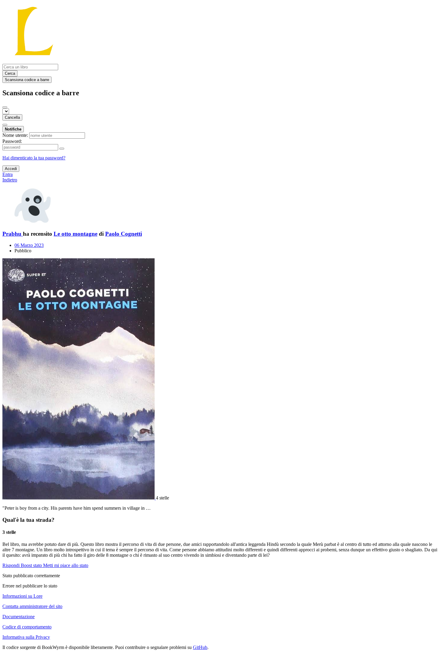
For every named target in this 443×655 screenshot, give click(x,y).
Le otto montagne (75, 234)
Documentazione (18, 616)
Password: (12, 141)
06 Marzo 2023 (29, 245)
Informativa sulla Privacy (26, 637)
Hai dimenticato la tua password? (33, 157)
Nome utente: (15, 135)
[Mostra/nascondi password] (61, 149)
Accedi (11, 168)
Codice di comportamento (27, 626)
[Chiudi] (4, 107)
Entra (7, 174)
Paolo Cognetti (123, 234)
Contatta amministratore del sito (32, 606)
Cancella (12, 117)
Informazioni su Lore (22, 596)
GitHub (200, 647)
